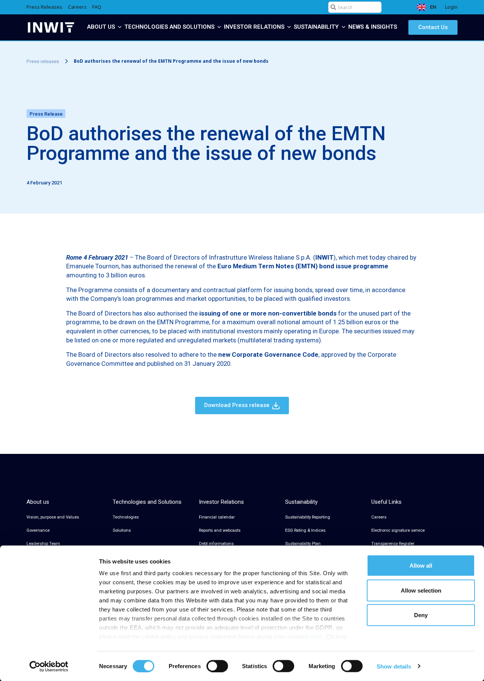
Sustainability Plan (303, 543)
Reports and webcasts (219, 530)
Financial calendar (217, 517)
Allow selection (421, 590)
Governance (38, 530)
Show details (394, 666)
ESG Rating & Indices (305, 530)
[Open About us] (120, 27)
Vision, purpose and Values (52, 517)
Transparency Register (392, 543)
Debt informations (216, 543)
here (316, 636)
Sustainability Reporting (307, 517)
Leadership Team (43, 543)
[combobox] (355, 7)
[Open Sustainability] (343, 27)
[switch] (217, 666)
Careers (378, 517)
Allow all (421, 565)
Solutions (122, 530)
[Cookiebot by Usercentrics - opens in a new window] (49, 666)
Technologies (126, 517)
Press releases (42, 61)
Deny (421, 615)
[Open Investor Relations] (289, 27)
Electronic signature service (398, 530)
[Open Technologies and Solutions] (219, 27)
